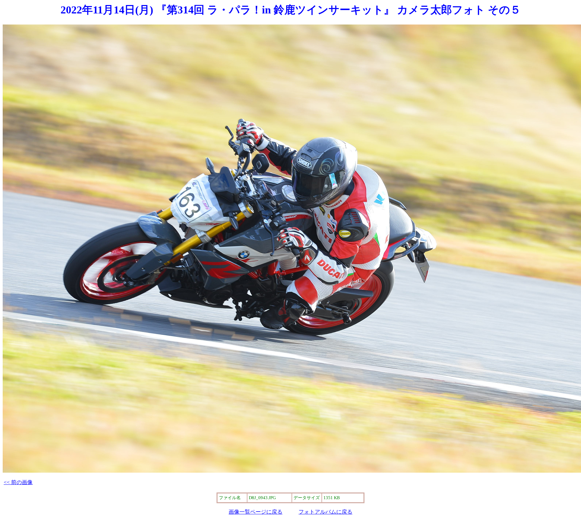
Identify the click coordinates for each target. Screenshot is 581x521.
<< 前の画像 (18, 482)
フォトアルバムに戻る (325, 512)
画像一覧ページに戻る (255, 512)
